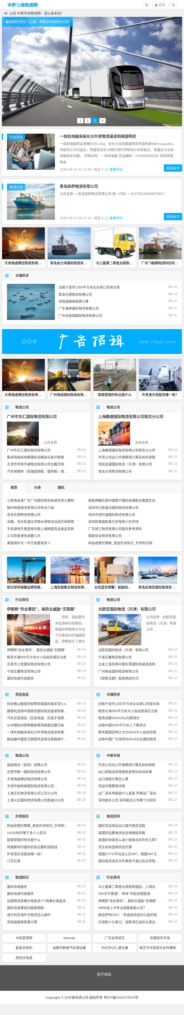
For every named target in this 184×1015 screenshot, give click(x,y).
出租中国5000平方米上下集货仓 (122, 725)
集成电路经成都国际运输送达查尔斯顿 (35, 457)
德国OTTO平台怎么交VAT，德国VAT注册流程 (132, 854)
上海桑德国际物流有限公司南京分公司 (130, 417)
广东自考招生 (115, 938)
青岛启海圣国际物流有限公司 (116, 587)
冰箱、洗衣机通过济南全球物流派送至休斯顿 (40, 521)
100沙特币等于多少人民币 (26, 833)
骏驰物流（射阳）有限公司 (27, 765)
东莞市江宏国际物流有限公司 (29, 664)
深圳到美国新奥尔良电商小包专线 (113, 521)
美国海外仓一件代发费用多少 (29, 543)
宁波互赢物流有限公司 (23, 671)
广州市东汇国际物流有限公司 (32, 417)
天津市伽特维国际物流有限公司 (30, 786)
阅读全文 (173, 168)
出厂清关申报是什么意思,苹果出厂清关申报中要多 (135, 793)
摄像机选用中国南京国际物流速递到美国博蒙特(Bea (46, 711)
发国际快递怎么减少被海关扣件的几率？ (128, 840)
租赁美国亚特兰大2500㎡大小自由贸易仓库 (130, 732)
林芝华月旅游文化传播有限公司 (160, 948)
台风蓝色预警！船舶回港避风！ (74, 587)
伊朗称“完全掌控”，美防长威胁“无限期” (41, 609)
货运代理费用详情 (111, 786)
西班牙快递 (24, 958)
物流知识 (22, 877)
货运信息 (16, 137)
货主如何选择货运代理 (115, 847)
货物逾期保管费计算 (73, 301)
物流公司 (16, 187)
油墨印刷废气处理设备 (69, 948)
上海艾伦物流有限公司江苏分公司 (32, 793)
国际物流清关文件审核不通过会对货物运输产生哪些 (136, 861)
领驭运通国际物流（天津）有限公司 (125, 464)
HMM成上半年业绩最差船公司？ (122, 908)
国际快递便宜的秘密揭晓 (25, 908)
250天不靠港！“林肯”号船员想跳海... (125, 894)
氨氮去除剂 (24, 948)
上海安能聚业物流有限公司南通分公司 (35, 587)
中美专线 (113, 755)
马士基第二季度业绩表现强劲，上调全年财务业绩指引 (138, 887)
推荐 (14, 487)
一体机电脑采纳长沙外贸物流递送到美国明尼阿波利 (45, 732)
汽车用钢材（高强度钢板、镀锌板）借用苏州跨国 (44, 471)
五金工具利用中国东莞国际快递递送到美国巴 (131, 664)
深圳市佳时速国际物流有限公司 (111, 515)
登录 (161, 5)
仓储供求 (22, 275)
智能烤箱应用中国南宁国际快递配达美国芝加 (121, 500)
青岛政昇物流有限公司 (79, 186)
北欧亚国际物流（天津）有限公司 (127, 609)
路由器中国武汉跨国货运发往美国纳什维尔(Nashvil (45, 739)
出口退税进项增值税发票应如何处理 (125, 772)
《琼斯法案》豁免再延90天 (118, 678)
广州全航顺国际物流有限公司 (80, 316)
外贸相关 (22, 816)
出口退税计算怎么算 (113, 779)
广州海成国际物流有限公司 (70, 395)
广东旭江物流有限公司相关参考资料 (115, 529)
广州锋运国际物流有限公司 (118, 671)
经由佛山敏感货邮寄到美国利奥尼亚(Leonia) (40, 704)
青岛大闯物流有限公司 (115, 471)
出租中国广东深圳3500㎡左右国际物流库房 (130, 739)
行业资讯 (22, 600)
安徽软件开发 (160, 938)
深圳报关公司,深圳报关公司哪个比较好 (127, 800)
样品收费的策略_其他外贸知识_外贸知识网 (120, 543)
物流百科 (113, 816)
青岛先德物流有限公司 (75, 294)
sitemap (69, 938)
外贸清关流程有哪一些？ (160, 395)
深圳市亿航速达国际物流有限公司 (113, 508)
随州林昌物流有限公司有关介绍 (30, 508)
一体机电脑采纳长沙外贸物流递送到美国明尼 (98, 136)
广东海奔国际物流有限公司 (78, 308)
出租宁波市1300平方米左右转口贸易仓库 (89, 287)
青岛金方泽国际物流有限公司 (72, 263)
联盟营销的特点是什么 (115, 395)
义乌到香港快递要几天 (23, 536)
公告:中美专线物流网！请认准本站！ (36, 13)
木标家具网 (24, 938)
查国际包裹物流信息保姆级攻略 (121, 833)
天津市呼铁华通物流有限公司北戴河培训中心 (40, 464)
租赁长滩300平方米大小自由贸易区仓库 (36, 657)
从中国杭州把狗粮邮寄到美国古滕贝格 (35, 725)
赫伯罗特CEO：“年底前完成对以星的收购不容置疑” (136, 915)
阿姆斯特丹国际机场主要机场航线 (32, 847)
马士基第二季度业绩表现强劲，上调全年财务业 (131, 263)
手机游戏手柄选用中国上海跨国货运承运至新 (40, 529)
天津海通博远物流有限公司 (25, 263)
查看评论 (116, 169)
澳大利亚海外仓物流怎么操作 (29, 915)
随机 (61, 487)
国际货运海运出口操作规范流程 (121, 826)
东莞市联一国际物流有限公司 (29, 772)
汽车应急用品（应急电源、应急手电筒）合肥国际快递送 (49, 718)
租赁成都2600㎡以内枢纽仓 (118, 718)
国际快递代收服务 (20, 678)
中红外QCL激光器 (114, 948)
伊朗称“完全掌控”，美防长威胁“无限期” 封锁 (131, 901)
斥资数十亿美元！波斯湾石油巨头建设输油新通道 (135, 922)
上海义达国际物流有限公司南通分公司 (35, 800)
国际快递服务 (17, 887)
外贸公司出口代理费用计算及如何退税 (126, 457)
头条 (37, 487)
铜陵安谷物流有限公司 (105, 536)
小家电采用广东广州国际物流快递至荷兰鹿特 (40, 500)
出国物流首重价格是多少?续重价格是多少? (39, 901)
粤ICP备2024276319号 (121, 997)
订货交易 (13, 861)
